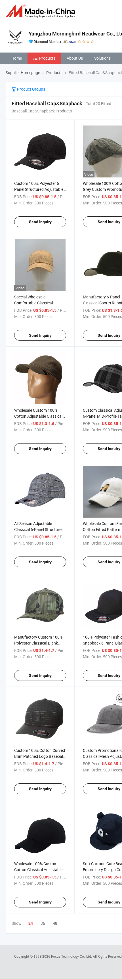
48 (55, 923)
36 (43, 923)
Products (47, 58)
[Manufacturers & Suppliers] (41, 11)
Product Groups (30, 89)
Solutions (102, 58)
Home (16, 58)
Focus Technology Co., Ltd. (72, 956)
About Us (75, 58)
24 (30, 923)
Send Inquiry (40, 221)
